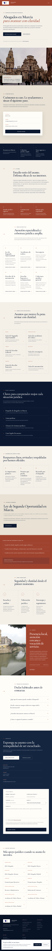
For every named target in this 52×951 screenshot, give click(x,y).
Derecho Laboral (25, 925)
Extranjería (24, 927)
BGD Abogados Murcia (6, 938)
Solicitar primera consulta (12, 34)
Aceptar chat (37, 944)
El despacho (39, 922)
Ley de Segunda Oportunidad (27, 922)
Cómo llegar (32, 669)
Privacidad (24, 939)
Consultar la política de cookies (8, 947)
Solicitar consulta (22, 131)
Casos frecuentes (40, 925)
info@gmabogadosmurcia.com (11, 121)
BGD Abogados (5, 937)
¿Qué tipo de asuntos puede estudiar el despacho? (24, 699)
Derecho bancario (25, 930)
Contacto (38, 929)
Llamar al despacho (26, 34)
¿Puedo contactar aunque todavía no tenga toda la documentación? (24, 706)
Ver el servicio (10, 525)
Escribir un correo (26, 757)
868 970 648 (7, 115)
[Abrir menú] (48, 3)
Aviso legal (24, 937)
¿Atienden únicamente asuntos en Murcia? (22, 713)
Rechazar (46, 944)
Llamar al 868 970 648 (11, 757)
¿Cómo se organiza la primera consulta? (21, 719)
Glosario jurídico (39, 927)
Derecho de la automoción (26, 929)
